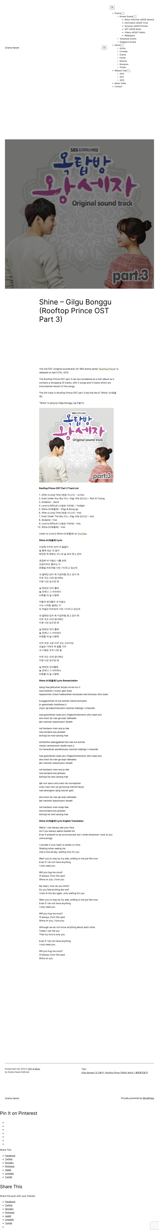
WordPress (148, 1098)
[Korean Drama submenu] (134, 16)
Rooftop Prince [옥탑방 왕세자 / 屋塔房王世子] (126, 1072)
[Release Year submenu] (128, 70)
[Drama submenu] (122, 13)
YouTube (81, 533)
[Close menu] (112, 7)
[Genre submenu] (122, 45)
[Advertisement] (79, 122)
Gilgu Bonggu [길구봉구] (92, 1072)
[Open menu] (104, 48)
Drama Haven (12, 47)
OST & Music (34, 1069)
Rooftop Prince (107, 369)
